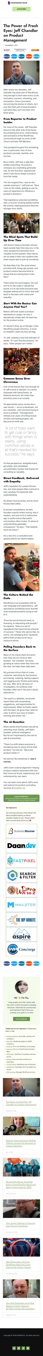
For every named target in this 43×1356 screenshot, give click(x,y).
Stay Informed (21, 1019)
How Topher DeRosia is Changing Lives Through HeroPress (20, 1224)
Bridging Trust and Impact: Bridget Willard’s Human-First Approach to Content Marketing (21, 1143)
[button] (7, 56)
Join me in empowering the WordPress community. (21, 798)
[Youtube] (18, 1348)
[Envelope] (28, 1348)
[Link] (23, 1348)
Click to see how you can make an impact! (21, 800)
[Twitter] (14, 1348)
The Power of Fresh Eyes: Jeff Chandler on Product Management (21, 1103)
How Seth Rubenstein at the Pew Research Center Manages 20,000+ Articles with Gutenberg (20, 1306)
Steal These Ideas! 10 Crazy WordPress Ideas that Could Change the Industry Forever (18, 1264)
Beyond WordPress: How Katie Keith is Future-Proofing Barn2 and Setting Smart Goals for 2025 (21, 1184)
